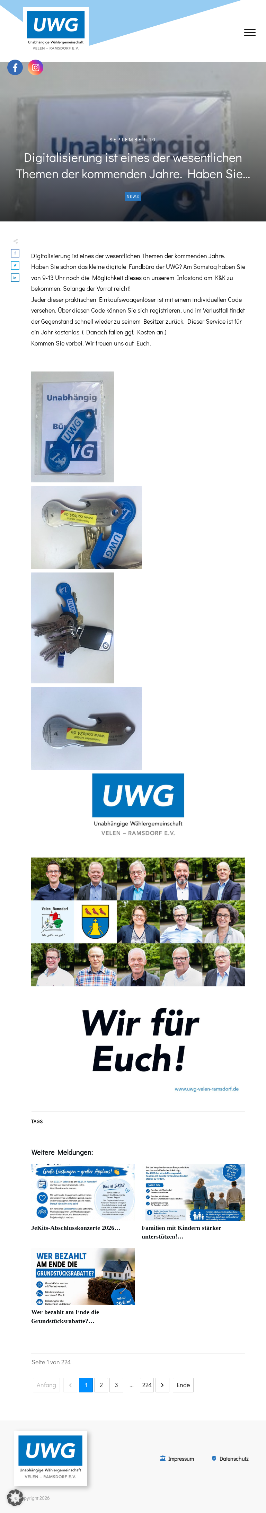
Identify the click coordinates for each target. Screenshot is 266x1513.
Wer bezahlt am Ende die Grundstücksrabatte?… (83, 1290)
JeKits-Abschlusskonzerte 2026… (83, 1206)
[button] (15, 1498)
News (133, 196)
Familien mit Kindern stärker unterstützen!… (193, 1206)
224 (147, 1385)
